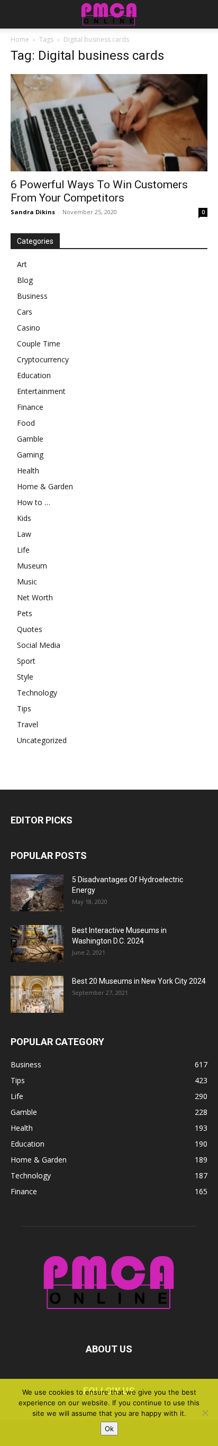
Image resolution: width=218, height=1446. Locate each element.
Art (22, 264)
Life (23, 550)
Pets (24, 613)
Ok (109, 1428)
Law (24, 534)
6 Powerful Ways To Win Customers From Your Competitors (99, 191)
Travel (27, 724)
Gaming (30, 455)
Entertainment (41, 391)
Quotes (29, 629)
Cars (24, 312)
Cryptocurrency (43, 359)
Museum (32, 566)
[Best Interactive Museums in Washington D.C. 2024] (37, 943)
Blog (25, 280)
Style (25, 677)
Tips (24, 708)
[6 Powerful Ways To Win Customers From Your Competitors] (109, 122)
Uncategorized (42, 740)
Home (20, 39)
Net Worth (35, 597)
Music (27, 581)
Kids (24, 518)
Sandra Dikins (33, 212)
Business (32, 296)
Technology (37, 693)
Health (28, 470)
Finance (30, 407)
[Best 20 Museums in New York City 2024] (37, 994)
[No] (204, 1412)
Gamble (30, 439)
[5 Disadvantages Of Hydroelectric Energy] (37, 892)
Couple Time (38, 343)
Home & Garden (45, 486)
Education (34, 375)
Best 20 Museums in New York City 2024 (139, 981)
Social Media (38, 645)
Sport (26, 661)
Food (26, 423)
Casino (28, 328)
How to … (33, 502)
